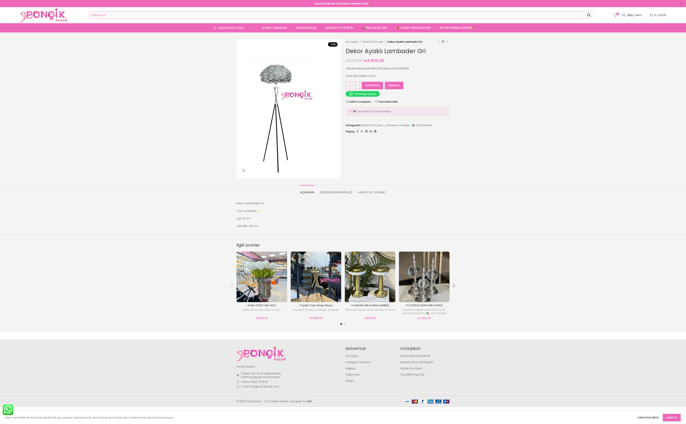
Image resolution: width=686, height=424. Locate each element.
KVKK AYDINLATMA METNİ (415, 356)
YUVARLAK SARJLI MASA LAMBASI (370, 305)
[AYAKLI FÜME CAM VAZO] (262, 277)
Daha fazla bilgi (648, 417)
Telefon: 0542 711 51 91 (254, 382)
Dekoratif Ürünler (372, 42)
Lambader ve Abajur (397, 125)
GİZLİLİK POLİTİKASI (411, 368)
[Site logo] (43, 15)
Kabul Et (671, 417)
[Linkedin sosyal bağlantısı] (371, 131)
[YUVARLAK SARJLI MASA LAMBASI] (370, 277)
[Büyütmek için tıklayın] (243, 170)
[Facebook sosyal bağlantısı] (357, 131)
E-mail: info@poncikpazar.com (260, 386)
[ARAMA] (588, 15)
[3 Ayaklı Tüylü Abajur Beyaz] (316, 277)
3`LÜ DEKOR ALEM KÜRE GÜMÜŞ (424, 305)
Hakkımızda (353, 374)
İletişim (350, 381)
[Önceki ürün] (439, 42)
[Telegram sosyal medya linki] (375, 131)
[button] (232, 285)
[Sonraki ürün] (447, 42)
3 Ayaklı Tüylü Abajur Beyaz (316, 305)
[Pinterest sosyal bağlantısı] (366, 131)
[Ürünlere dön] (443, 42)
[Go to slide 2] (345, 324)
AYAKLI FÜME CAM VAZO (261, 305)
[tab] (307, 190)
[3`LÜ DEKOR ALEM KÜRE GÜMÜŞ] (424, 277)
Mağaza (351, 368)
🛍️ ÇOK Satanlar (422, 125)
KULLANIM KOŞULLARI (412, 374)
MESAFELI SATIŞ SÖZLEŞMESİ (416, 362)
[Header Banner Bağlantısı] (337, 3)
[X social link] (361, 131)
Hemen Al (394, 85)
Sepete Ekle (372, 85)
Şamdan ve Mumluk (413, 313)
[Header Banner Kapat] (681, 3)
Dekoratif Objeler (413, 310)
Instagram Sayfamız (358, 362)
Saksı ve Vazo (273, 310)
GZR (309, 401)
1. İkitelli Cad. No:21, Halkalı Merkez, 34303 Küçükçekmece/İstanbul (261, 375)
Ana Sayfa (352, 42)
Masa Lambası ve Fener (381, 310)
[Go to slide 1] (341, 324)
